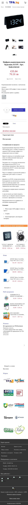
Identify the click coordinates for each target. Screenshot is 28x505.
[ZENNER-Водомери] (19, 405)
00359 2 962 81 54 (12, 466)
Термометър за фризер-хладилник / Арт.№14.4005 (16, 295)
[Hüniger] (19, 418)
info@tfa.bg (10, 463)
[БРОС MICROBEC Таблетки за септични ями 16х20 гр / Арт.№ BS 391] (6, 315)
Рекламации (4, 456)
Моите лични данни (14, 498)
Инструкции (7, 139)
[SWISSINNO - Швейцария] (19, 393)
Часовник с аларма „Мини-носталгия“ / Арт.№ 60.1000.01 (20, 245)
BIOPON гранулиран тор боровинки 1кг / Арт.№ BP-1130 (17, 304)
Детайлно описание (9, 131)
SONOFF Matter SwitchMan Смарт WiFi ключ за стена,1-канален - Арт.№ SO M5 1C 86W (17, 278)
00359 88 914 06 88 (13, 469)
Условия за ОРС (18, 452)
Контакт (3, 446)
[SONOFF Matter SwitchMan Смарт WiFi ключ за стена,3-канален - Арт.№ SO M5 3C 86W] (6, 261)
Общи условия (5, 449)
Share (6, 123)
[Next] (25, 240)
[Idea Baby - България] (19, 430)
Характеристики (8, 135)
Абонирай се (7, 287)
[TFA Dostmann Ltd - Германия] (9, 381)
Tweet (14, 123)
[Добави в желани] (25, 106)
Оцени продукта (6, 126)
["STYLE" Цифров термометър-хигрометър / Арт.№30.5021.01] (7, 236)
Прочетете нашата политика (14, 494)
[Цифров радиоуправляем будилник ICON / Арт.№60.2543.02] (14, 35)
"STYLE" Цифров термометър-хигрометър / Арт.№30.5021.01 (7, 245)
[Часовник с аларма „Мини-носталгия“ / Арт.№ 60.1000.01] (21, 236)
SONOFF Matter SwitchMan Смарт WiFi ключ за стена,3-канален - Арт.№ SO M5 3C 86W (17, 259)
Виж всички (6, 368)
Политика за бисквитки (20, 449)
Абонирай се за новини (9, 366)
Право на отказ (18, 446)
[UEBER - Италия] (9, 405)
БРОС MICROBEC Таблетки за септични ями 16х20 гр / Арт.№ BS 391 (17, 314)
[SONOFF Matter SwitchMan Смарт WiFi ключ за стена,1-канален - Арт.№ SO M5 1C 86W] (6, 280)
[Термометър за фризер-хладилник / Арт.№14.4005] (6, 297)
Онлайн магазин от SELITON (14, 503)
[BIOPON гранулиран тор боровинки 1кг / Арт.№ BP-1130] (6, 306)
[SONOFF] (9, 418)
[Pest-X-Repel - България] (19, 381)
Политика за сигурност (7, 452)
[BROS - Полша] (9, 393)
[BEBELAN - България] (9, 430)
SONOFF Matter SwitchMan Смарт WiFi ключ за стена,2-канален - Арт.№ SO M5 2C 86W (17, 269)
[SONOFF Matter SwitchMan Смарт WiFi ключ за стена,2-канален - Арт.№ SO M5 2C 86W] (6, 271)
